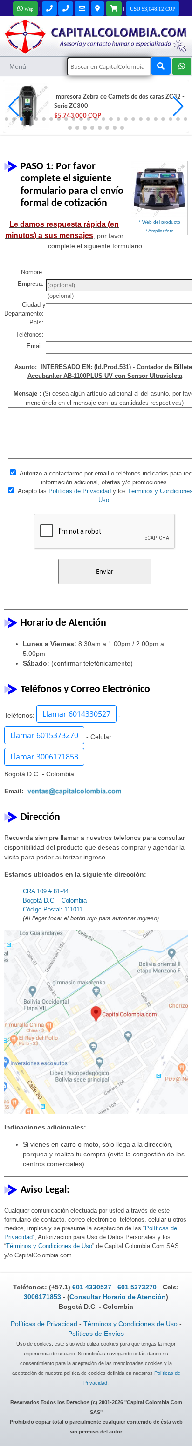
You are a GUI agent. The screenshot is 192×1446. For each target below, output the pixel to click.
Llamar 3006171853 (44, 757)
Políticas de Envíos (96, 1333)
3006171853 (42, 1297)
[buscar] (161, 66)
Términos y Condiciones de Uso (49, 1245)
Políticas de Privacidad (79, 491)
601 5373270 (137, 1287)
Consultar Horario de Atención (117, 1297)
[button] (178, 106)
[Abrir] (26, 106)
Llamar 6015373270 (44, 735)
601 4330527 (91, 1287)
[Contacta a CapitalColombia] (96, 35)
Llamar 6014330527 (76, 714)
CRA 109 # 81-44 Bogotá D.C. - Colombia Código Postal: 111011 (55, 900)
